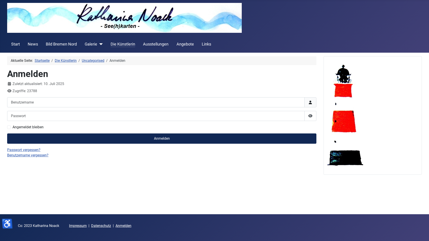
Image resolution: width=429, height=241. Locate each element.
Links (206, 44)
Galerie (91, 44)
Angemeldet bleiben (28, 127)
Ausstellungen (155, 44)
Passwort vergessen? (23, 150)
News (33, 44)
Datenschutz (101, 226)
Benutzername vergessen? (27, 155)
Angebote (185, 44)
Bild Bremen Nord (61, 44)
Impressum (78, 226)
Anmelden (162, 138)
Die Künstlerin (123, 44)
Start (15, 44)
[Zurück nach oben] (421, 232)
